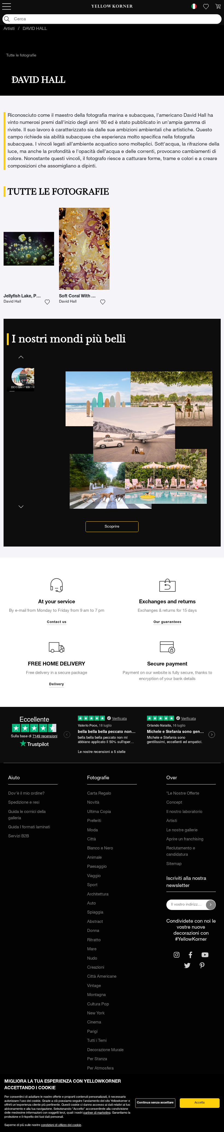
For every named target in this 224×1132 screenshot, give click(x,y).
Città (91, 839)
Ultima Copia (99, 812)
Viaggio (94, 876)
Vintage (94, 986)
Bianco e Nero (100, 848)
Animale (94, 858)
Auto (91, 903)
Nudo (92, 959)
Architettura (97, 894)
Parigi (92, 1032)
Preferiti (94, 821)
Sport (92, 885)
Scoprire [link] (112, 527)
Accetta (199, 1102)
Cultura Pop (98, 1004)
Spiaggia (95, 913)
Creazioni (95, 968)
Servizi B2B (18, 836)
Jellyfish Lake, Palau (24, 296)
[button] (20, 356)
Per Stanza (97, 1059)
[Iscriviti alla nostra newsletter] (211, 905)
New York (96, 1013)
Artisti (9, 29)
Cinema (94, 1022)
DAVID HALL (35, 29)
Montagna (96, 995)
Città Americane (101, 977)
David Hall (12, 302)
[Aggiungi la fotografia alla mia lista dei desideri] (47, 302)
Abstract (95, 922)
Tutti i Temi (97, 1041)
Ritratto (94, 940)
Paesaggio (97, 867)
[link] (112, 6)
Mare (91, 949)
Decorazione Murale (105, 1050)
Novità (93, 803)
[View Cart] (218, 6)
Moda (92, 830)
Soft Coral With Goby (80, 296)
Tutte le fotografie (21, 56)
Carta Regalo (99, 794)
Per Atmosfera (100, 1068)
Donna (93, 931)
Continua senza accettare (155, 1102)
